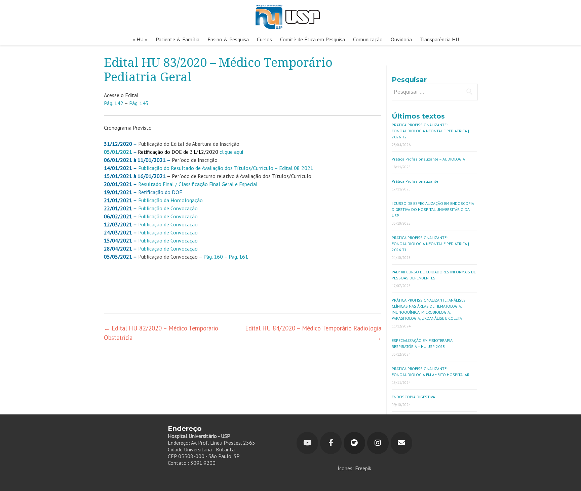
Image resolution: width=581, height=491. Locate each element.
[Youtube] (307, 443)
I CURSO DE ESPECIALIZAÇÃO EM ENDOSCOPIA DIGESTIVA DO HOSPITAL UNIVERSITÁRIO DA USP (433, 209)
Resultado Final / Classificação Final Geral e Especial (198, 184)
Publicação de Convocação (168, 216)
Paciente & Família (177, 39)
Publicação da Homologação (170, 200)
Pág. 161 (238, 256)
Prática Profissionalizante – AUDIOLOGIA (428, 159)
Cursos (264, 39)
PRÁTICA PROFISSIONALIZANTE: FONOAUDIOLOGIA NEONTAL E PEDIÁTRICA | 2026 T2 (430, 130)
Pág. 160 (213, 256)
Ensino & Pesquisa (228, 39)
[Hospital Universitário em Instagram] (378, 443)
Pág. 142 (113, 103)
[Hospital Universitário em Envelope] (401, 443)
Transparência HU (439, 39)
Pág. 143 (139, 103)
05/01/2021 (118, 151)
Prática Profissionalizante (415, 181)
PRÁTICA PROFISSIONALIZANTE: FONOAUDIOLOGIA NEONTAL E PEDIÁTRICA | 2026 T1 (430, 243)
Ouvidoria (401, 39)
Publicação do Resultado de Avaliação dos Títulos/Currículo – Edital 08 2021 (225, 168)
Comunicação (368, 39)
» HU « (140, 39)
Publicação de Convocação (168, 208)
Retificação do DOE (160, 192)
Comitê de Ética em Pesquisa (312, 39)
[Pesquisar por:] (434, 92)
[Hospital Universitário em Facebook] (331, 443)
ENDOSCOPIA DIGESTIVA (413, 396)
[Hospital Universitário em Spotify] (354, 443)
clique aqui (231, 151)
